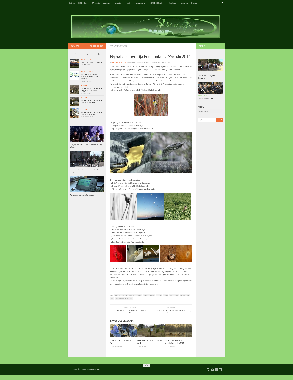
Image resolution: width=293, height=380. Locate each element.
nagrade (152, 295)
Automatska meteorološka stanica (82, 195)
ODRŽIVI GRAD (155, 3)
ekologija (131, 295)
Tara (188, 295)
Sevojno (182, 295)
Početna (72, 3)
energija (118, 3)
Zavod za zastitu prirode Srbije (124, 298)
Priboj (171, 295)
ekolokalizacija (172, 3)
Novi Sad (159, 295)
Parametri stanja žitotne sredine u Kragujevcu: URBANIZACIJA (91, 89)
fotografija (138, 295)
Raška (176, 295)
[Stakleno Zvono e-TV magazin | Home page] (145, 26)
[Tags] (98, 54)
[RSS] (101, 45)
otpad (128, 3)
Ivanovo (146, 295)
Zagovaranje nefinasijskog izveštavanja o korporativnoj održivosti (90, 76)
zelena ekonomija (87, 60)
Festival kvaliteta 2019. (205, 98)
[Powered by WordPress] (79, 369)
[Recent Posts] (75, 54)
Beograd (117, 295)
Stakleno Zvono (119, 62)
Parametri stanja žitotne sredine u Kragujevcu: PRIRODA (91, 101)
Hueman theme (95, 369)
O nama (194, 3)
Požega (166, 295)
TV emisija (96, 3)
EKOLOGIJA (82, 3)
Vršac (112, 298)
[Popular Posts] (87, 54)
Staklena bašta (139, 3)
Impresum (184, 3)
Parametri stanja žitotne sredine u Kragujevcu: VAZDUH (91, 113)
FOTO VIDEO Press (118, 46)
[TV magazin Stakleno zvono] (94, 45)
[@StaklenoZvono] (90, 45)
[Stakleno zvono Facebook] (98, 45)
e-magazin (106, 3)
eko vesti (124, 295)
